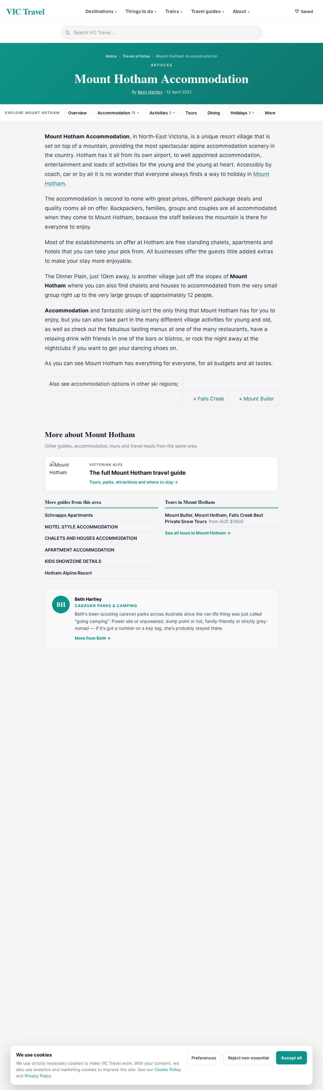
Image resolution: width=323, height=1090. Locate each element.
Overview (77, 112)
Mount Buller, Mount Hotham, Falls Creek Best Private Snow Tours (214, 518)
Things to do (141, 11)
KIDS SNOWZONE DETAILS (73, 561)
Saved (304, 11)
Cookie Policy (168, 1069)
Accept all (291, 1057)
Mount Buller (259, 398)
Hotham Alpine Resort (68, 572)
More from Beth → (93, 638)
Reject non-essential (248, 1057)
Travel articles (136, 56)
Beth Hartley (150, 91)
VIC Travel (25, 11)
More (270, 112)
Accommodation (116, 112)
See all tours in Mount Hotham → (198, 532)
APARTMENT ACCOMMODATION (79, 549)
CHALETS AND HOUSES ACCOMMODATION (91, 538)
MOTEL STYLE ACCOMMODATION (81, 526)
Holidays (241, 112)
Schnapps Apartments (69, 515)
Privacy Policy (38, 1075)
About (241, 11)
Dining (214, 112)
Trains (173, 11)
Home (111, 56)
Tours (191, 112)
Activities (160, 112)
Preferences (203, 1057)
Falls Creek (211, 398)
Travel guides (207, 11)
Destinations (101, 11)
